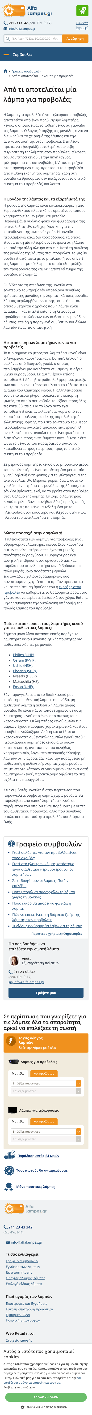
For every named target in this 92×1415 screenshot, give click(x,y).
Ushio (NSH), (23, 665)
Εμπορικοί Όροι (18, 1315)
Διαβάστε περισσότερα (19, 1387)
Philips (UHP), (24, 654)
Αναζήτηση (75, 38)
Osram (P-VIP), (24, 660)
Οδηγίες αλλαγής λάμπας (25, 1278)
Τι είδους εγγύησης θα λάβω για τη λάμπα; (47, 925)
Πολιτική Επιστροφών (23, 1320)
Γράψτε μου (46, 992)
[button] (46, 1407)
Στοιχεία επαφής (19, 1340)
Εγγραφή (82, 27)
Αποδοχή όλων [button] (46, 1397)
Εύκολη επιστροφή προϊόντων (29, 1309)
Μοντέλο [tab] (18, 1073)
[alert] (46, 1379)
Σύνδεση (82, 23)
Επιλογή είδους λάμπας (24, 1283)
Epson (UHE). (23, 686)
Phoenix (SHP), (25, 670)
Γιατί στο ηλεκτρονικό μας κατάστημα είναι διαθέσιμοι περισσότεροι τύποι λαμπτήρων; (43, 869)
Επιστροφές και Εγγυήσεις (26, 1303)
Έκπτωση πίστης (19, 1272)
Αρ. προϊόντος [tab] (44, 1073)
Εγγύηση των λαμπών (23, 1266)
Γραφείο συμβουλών (22, 1261)
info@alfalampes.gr (21, 28)
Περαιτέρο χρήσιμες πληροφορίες (56, 933)
